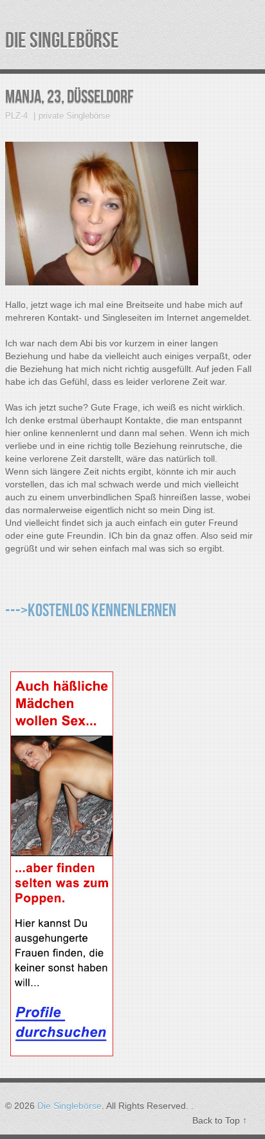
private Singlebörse (74, 116)
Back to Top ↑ (219, 1120)
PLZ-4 (16, 116)
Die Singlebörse (62, 41)
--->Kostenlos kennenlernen (90, 610)
